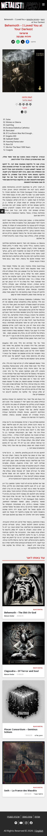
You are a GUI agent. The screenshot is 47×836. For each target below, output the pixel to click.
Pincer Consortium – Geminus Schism (20, 731)
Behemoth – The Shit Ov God (20, 612)
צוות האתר (27, 816)
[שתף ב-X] (23, 42)
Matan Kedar (9, 616)
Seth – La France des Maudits (20, 790)
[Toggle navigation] (43, 4)
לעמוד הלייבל (27, 100)
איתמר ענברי (38, 794)
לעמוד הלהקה (27, 97)
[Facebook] (31, 823)
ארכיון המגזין (13, 816)
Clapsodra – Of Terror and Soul (21, 671)
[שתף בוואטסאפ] (18, 42)
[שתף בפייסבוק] (27, 42)
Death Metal (38, 668)
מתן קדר (20, 36)
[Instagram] (26, 823)
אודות (37, 816)
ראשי (43, 19)
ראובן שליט (39, 735)
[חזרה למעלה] (41, 831)
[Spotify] (15, 823)
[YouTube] (21, 823)
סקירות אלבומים (33, 19)
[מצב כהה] (2, 211)
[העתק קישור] (13, 42)
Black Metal (38, 609)
